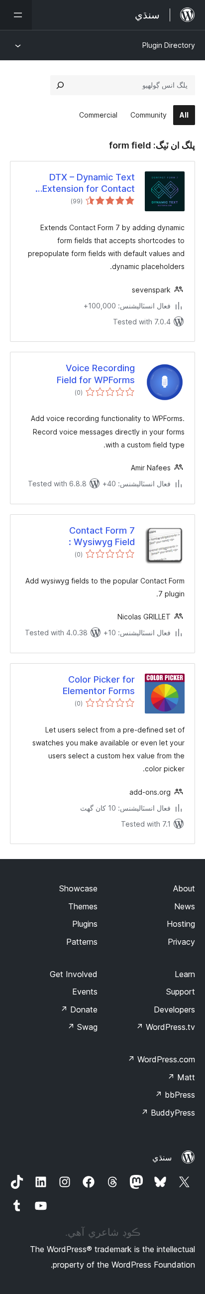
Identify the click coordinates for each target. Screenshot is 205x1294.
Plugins (85, 924)
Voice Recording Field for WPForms (96, 374)
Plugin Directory (168, 45)
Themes (83, 906)
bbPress (175, 1095)
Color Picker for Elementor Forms (99, 685)
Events (85, 992)
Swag (82, 1027)
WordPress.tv (165, 1027)
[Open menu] (16, 15)
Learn (185, 974)
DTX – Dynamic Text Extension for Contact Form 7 (88, 183)
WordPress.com (161, 1059)
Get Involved (74, 974)
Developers (174, 1009)
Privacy (181, 942)
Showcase (78, 888)
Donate (79, 1009)
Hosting (181, 924)
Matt (181, 1077)
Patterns (82, 942)
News (184, 906)
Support (180, 992)
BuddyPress (168, 1113)
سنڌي (162, 1157)
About (184, 888)
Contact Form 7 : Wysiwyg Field (102, 536)
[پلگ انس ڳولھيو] (60, 85)
